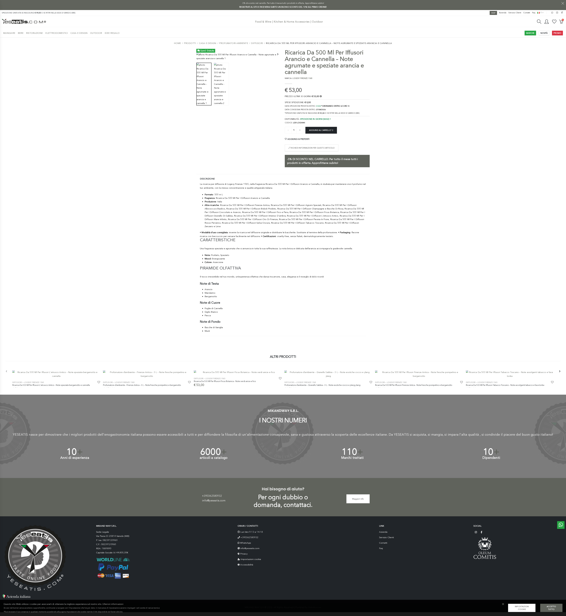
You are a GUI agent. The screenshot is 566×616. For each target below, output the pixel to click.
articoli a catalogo (214, 458)
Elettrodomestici (56, 33)
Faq (533, 13)
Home (177, 43)
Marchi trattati (352, 458)
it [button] (541, 13)
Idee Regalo (112, 33)
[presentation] (200, 54)
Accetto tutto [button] (551, 607)
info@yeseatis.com (213, 500)
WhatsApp (245, 543)
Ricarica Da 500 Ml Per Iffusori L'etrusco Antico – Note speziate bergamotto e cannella (51, 385)
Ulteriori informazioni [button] (112, 604)
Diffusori (257, 43)
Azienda (502, 13)
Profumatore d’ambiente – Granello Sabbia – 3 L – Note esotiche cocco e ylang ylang (322, 385)
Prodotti (190, 43)
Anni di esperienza (74, 458)
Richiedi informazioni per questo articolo (312, 148)
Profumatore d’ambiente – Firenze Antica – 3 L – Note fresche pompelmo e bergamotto (142, 385)
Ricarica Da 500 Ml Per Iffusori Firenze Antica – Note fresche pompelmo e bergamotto (413, 385)
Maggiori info (358, 499)
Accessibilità (246, 564)
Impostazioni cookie (251, 559)
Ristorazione (34, 33)
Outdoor (96, 33)
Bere (20, 33)
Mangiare (9, 33)
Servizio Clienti (514, 13)
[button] (503, 604)
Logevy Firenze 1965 (34, 382)
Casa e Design (78, 33)
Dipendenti (491, 458)
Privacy (243, 553)
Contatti (526, 13)
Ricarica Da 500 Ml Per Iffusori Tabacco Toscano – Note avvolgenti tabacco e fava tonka (505, 385)
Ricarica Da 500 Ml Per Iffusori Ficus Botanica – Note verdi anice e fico (225, 381)
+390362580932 (212, 495)
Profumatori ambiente (233, 43)
